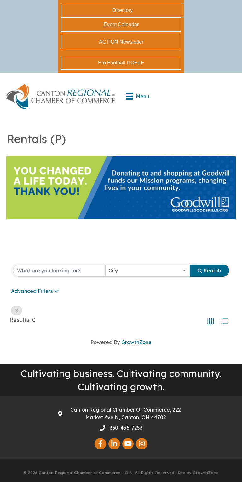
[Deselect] (16, 310)
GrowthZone (136, 342)
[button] (210, 321)
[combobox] (148, 271)
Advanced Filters (32, 291)
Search (212, 270)
